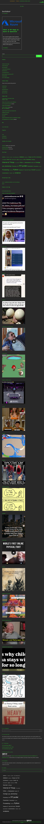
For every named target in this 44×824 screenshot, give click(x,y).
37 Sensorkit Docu (5, 72)
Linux (21, 162)
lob (23, 162)
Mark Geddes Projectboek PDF (7, 74)
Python (15, 170)
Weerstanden (4, 75)
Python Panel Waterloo (6, 105)
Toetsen (16, 808)
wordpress (18, 173)
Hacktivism (21, 159)
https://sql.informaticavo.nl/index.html (9, 110)
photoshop (8, 166)
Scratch (34, 170)
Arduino (8, 157)
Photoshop (14, 166)
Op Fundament (5, 114)
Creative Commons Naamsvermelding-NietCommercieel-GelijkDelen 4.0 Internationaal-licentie (26, 822)
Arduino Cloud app (5, 63)
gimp (18, 159)
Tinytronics (4, 87)
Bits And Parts (4, 92)
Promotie (12, 803)
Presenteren (30, 166)
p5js (3, 166)
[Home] (2, 13)
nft (34, 162)
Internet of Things (8, 162)
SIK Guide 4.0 (4, 70)
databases (26, 157)
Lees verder (5, 47)
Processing (5, 170)
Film (10, 159)
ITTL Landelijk (17, 162)
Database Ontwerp (5, 112)
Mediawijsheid (28, 162)
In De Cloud (16, 33)
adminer (3, 157)
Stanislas (4, 145)
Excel (8, 159)
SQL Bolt (3, 115)
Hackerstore (4, 86)
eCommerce (38, 157)
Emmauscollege (5, 147)
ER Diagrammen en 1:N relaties (8, 119)
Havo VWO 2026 (5, 126)
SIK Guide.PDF (4, 67)
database (21, 157)
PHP (18, 166)
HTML (24, 159)
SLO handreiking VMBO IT (7, 745)
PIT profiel (23, 166)
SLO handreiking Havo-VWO (7, 748)
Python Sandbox (5, 107)
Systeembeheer (5, 173)
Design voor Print (32, 157)
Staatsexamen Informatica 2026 (8, 98)
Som (3, 134)
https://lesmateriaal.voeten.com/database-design (11, 117)
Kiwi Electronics (5, 89)
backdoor (6, 13)
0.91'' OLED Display (5, 77)
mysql (32, 162)
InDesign (33, 159)
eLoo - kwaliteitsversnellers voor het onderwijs (10, 182)
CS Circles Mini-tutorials (6, 103)
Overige (38, 162)
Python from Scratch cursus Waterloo (9, 102)
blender (11, 157)
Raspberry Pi (21, 169)
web (19, 808)
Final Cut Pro (14, 159)
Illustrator (28, 159)
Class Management (16, 157)
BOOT (3, 183)
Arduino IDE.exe (5, 65)
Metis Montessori (5, 148)
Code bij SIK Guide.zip (6, 69)
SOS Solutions (4, 91)
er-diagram (4, 159)
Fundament (4, 136)
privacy (40, 166)
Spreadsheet (5, 808)
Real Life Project (28, 169)
